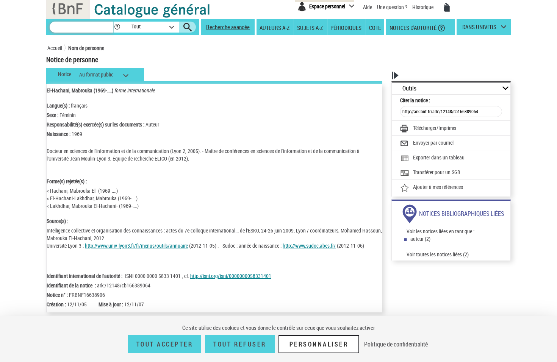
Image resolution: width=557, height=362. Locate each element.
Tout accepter (164, 344)
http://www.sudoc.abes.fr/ (309, 245)
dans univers (479, 29)
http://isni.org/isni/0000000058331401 (230, 275)
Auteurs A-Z (274, 27)
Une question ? (392, 7)
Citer (415, 100)
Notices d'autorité (412, 27)
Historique (423, 7)
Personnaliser (319, 344)
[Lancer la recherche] (187, 27)
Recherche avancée (228, 27)
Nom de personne (86, 47)
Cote (375, 27)
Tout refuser (239, 344)
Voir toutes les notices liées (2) (438, 254)
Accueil (54, 47)
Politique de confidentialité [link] (396, 344)
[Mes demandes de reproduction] (446, 7)
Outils (409, 88)
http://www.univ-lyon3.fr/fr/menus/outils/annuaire (136, 245)
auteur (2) (420, 238)
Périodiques (345, 27)
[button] (117, 27)
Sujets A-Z (310, 27)
